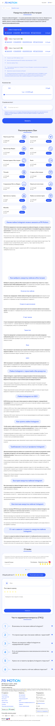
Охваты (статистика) (36, 184)
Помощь (4, 704)
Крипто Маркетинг (15, 690)
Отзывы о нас (5, 702)
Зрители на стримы (9, 196)
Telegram (42, 688)
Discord (49, 689)
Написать (27, 610)
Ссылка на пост (7, 102)
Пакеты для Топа (8, 137)
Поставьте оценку (10, 588)
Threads (5, 172)
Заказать (27, 121)
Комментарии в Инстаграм (11, 160)
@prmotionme (41, 703)
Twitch (49, 688)
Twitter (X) (8, 689)
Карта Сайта (5, 700)
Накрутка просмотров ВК (7, 688)
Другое (24, 690)
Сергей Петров (9, 562)
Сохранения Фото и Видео (11, 184)
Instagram (29, 688)
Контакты (4, 698)
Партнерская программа (7, 706)
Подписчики (34, 137)
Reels (31, 160)
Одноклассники (16, 689)
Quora (3, 690)
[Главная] (3, 8)
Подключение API (23, 698)
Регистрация (22, 696)
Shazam (21, 690)
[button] (25, 569)
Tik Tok (32, 688)
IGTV (31, 148)
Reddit (45, 689)
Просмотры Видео (9, 148)
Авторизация (22, 695)
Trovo (9, 690)
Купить (22, 141)
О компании (4, 695)
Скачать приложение (24, 706)
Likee (12, 689)
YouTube (37, 688)
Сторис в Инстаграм (36, 172)
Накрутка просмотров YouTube (19, 688)
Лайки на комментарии (37, 196)
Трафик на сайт (35, 689)
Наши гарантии (5, 696)
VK (34, 688)
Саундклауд (29, 689)
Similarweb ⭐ (23, 689)
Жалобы (6, 207)
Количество (6, 83)
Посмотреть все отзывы (36, 575)
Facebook (4, 689)
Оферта (21, 704)
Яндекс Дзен (41, 689)
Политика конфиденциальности (27, 702)
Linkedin (6, 690)
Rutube (45, 688)
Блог (20, 700)
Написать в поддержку (42, 711)
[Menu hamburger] (2, 2)
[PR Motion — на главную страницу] (10, 3)
